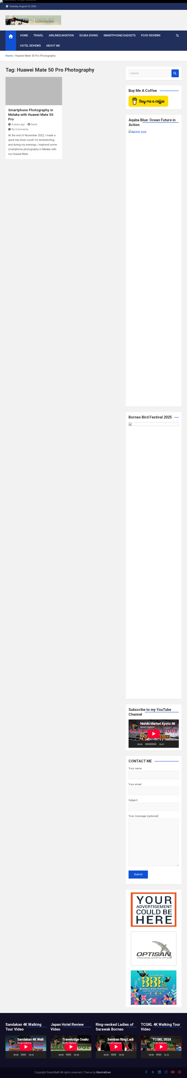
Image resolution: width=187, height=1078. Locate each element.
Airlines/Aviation (61, 35)
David (34, 124)
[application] (154, 733)
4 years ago (18, 124)
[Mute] (168, 744)
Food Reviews (150, 35)
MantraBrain (103, 1072)
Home (24, 35)
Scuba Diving (88, 35)
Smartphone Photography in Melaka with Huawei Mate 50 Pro (30, 114)
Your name (135, 768)
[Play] (133, 744)
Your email (135, 784)
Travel (38, 35)
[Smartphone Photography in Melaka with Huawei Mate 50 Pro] (33, 91)
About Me (53, 45)
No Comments (20, 129)
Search (175, 73)
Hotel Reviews (30, 45)
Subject (133, 800)
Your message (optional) (143, 816)
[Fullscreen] (174, 744)
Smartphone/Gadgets (120, 35)
